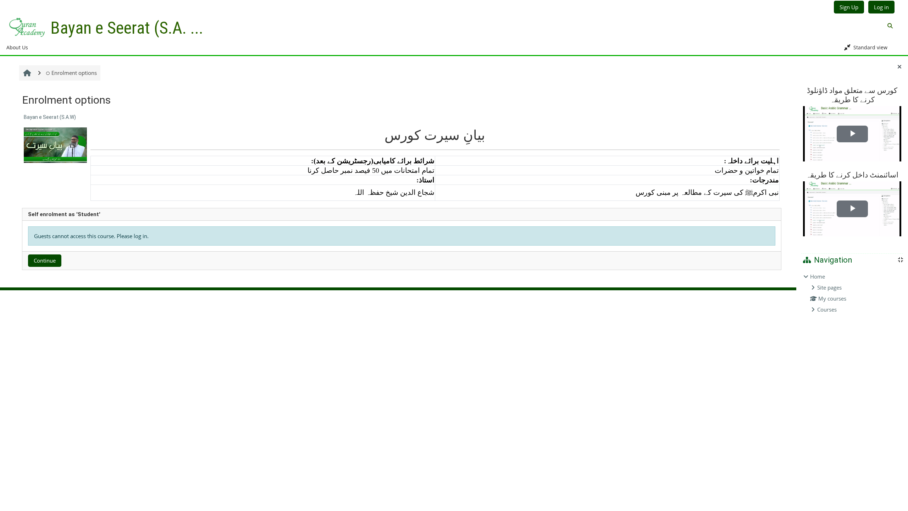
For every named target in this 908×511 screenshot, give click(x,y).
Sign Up (849, 7)
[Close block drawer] (899, 66)
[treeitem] (852, 292)
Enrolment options (74, 72)
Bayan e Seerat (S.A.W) (50, 117)
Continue (45, 260)
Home (817, 276)
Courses (827, 309)
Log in (881, 7)
